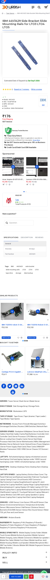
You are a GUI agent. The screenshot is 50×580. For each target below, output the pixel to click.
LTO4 (30, 270)
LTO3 (24, 270)
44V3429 (20, 266)
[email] (7, 223)
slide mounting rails (13, 270)
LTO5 (36, 270)
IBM (12, 266)
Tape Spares (10, 13)
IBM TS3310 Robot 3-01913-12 (38, 325)
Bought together (9, 342)
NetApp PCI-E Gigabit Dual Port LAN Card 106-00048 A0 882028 (13, 372)
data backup (28, 273)
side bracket (29, 266)
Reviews (39, 237)
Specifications (11, 237)
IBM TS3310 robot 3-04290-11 (13, 325)
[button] (24, 191)
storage (18, 273)
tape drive (9, 273)
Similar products (9, 296)
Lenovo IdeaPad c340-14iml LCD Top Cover (38, 372)
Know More (36, 140)
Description (27, 237)
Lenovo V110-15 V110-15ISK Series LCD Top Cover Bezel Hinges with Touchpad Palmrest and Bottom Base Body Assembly (37, 179)
